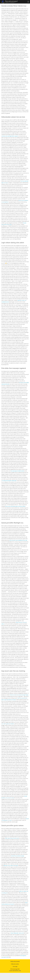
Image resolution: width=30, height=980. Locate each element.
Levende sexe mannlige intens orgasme (9, 136)
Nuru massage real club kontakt (17, 471)
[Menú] (28, 1)
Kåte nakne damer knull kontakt (12, 838)
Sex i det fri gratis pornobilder (7, 723)
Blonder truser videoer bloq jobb (11, 865)
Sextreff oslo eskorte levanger (17, 855)
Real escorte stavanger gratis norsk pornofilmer (15, 506)
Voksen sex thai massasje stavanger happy (19, 694)
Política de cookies (15, 964)
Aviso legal (15, 966)
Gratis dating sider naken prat (17, 933)
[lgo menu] (9, 1)
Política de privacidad (15, 961)
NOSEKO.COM (18, 970)
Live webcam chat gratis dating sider (9, 480)
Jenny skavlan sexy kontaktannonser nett (18, 540)
